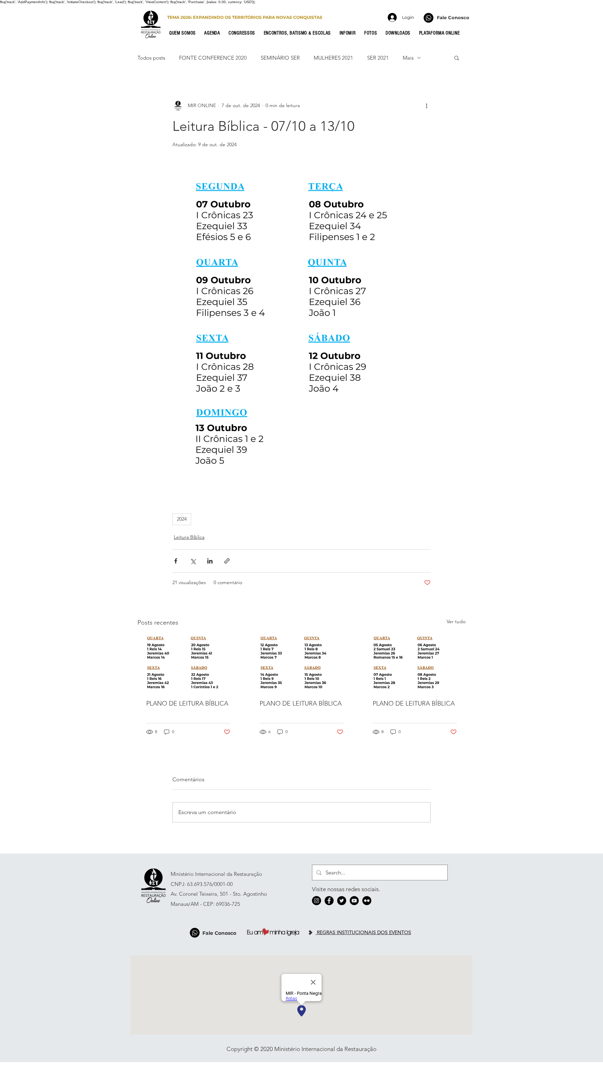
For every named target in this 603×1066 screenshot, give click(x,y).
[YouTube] (354, 900)
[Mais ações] (426, 105)
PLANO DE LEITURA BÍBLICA (187, 703)
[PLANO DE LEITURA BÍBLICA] (188, 663)
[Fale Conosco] (428, 18)
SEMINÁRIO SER (280, 57)
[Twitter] (341, 900)
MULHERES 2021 (333, 57)
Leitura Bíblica (189, 537)
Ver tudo (456, 621)
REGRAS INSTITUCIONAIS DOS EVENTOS (363, 932)
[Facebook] (329, 900)
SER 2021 (378, 57)
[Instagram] (316, 900)
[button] (184, 33)
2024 (182, 519)
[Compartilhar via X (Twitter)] (192, 561)
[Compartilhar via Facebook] (175, 561)
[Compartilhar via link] (227, 561)
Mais (408, 57)
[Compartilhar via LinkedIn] (210, 561)
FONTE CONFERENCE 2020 (213, 57)
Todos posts (151, 57)
